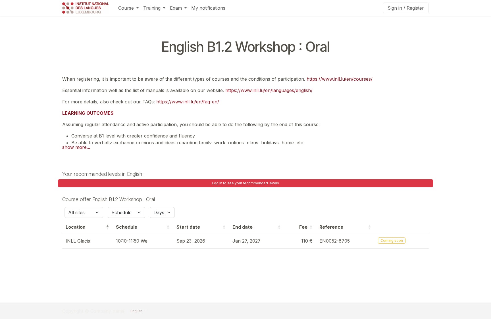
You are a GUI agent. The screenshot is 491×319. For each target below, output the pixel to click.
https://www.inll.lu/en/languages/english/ (269, 90)
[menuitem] (128, 8)
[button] (107, 227)
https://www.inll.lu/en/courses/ (340, 79)
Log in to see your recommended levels (245, 183)
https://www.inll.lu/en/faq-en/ (187, 102)
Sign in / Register (406, 8)
